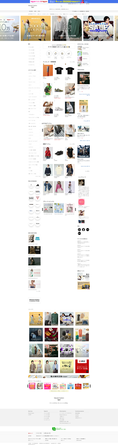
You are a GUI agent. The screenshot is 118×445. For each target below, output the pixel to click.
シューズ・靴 (31, 93)
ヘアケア (30, 144)
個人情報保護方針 (35, 443)
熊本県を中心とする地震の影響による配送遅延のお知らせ (59, 9)
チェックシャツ (78, 14)
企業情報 (29, 443)
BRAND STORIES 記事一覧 (85, 166)
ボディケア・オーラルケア (33, 141)
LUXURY (29, 414)
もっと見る (38, 291)
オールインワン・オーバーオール (34, 87)
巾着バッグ (84, 14)
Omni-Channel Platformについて (65, 423)
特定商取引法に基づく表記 (64, 421)
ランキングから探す (32, 55)
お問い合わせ (62, 418)
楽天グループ (82, 3)
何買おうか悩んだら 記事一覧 (85, 140)
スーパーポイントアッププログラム (65, 413)
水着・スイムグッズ (32, 123)
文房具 (30, 167)
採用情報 (59, 443)
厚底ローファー (65, 14)
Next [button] (90, 28)
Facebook (77, 414)
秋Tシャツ (39, 14)
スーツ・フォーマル (32, 120)
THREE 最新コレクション (54, 14)
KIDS (39, 11)
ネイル (30, 138)
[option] (43, 28)
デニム (61, 14)
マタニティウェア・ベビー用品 (34, 117)
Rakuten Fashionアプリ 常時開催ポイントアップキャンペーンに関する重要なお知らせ (83, 256)
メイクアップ (31, 135)
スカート (30, 84)
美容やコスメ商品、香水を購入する (51, 438)
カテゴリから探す (31, 58)
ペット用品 (30, 170)
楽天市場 (87, 3)
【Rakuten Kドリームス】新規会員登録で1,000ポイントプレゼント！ (47, 435)
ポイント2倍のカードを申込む (66, 438)
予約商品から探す (31, 61)
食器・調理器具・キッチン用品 (34, 155)
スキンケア (30, 129)
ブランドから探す (47, 413)
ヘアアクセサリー (31, 114)
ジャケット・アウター (32, 76)
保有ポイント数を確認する (81, 438)
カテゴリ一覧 (38, 176)
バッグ (30, 90)
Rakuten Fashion (37, 6)
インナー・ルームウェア (33, 96)
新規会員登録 (77, 413)
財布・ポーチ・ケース (32, 108)
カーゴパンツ (72, 14)
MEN (35, 11)
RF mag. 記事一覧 (87, 120)
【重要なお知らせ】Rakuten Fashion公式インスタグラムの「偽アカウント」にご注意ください (83, 265)
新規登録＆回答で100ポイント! (73, 3)
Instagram (77, 416)
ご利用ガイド (62, 416)
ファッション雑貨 (31, 102)
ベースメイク (31, 132)
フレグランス (31, 147)
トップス (30, 73)
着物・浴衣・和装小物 (32, 126)
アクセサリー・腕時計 (32, 105)
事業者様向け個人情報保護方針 (44, 443)
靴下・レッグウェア (32, 99)
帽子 (29, 111)
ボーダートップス (45, 14)
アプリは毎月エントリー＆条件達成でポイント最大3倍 (80, 11)
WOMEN (31, 11)
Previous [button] (28, 28)
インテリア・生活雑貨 (32, 158)
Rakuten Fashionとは (63, 414)
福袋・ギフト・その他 (32, 173)
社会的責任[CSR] (53, 443)
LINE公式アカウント (78, 417)
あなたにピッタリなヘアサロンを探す (34, 438)
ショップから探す (47, 414)
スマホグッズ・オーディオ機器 (34, 161)
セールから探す (31, 47)
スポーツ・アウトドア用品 (33, 164)
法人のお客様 (62, 419)
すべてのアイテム (31, 64)
